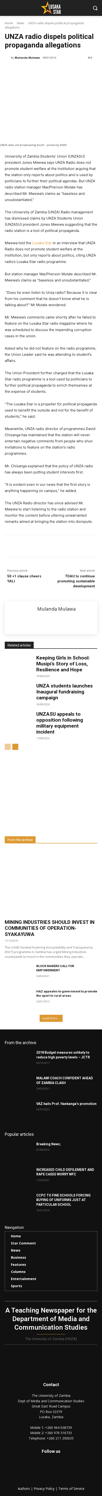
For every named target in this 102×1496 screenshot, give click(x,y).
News (20, 23)
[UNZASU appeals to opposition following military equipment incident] (18, 721)
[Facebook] (24, 547)
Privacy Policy (45, 1488)
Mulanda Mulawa (27, 57)
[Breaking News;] (18, 1151)
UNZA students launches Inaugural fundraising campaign (64, 692)
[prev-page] (8, 747)
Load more (49, 1018)
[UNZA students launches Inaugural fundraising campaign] (18, 692)
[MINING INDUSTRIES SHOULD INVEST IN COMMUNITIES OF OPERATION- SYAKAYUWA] (51, 883)
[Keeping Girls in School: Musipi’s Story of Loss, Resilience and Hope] (18, 664)
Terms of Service (71, 1488)
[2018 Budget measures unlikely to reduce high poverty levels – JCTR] (18, 1060)
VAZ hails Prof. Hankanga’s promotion (66, 1104)
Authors (24, 1488)
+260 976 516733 (58, 1433)
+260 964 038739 (58, 1427)
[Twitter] (61, 1470)
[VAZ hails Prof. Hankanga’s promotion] (18, 1111)
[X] (35, 547)
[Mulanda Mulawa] (8, 57)
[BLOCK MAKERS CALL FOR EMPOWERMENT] (18, 973)
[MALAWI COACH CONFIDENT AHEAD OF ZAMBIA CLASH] (18, 1085)
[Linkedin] (46, 547)
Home (9, 23)
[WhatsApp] (57, 547)
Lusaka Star (42, 243)
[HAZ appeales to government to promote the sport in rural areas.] (18, 999)
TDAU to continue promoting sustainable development (76, 581)
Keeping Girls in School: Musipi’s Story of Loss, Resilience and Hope (63, 664)
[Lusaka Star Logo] (51, 7)
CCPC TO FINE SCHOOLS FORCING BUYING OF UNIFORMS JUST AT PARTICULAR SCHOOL (63, 1199)
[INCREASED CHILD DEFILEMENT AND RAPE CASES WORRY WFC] (18, 1177)
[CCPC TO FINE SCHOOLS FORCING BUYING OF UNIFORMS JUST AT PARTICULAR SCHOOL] (18, 1203)
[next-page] (15, 747)
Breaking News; (48, 1144)
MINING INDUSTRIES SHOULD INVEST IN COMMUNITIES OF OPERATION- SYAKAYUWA (49, 928)
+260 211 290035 (60, 1438)
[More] (68, 547)
